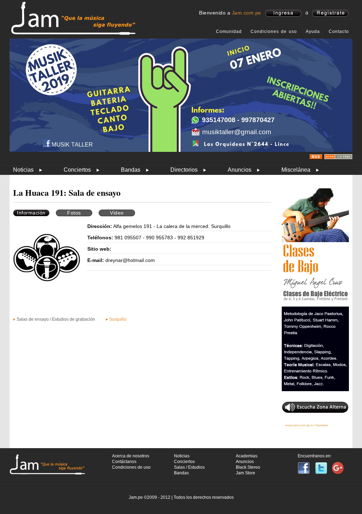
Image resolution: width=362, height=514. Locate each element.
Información (31, 213)
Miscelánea (295, 170)
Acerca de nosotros (130, 455)
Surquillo (118, 319)
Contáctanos (124, 461)
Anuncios (239, 170)
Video (117, 213)
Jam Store (245, 472)
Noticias (23, 170)
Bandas (130, 170)
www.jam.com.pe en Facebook (306, 425)
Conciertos (77, 170)
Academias (246, 455)
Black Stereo (248, 467)
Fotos (74, 213)
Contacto (339, 31)
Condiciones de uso (274, 31)
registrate (330, 13)
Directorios (184, 170)
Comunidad (229, 31)
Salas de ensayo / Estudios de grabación (56, 319)
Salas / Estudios (189, 467)
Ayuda (313, 31)
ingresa (283, 13)
